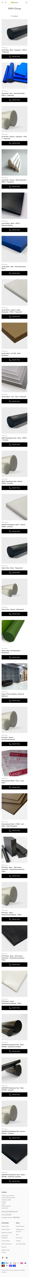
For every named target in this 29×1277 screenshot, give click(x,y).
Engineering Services (19, 1230)
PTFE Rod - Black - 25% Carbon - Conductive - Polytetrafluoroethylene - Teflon (13, 869)
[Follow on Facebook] (3, 1258)
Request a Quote (7, 1232)
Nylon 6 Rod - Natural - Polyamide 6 (13, 609)
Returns (4, 1247)
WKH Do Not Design (6, 1251)
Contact (18, 1241)
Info (17, 1235)
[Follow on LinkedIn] (7, 1258)
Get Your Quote (20, 1244)
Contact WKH (6, 1229)
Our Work (19, 1238)
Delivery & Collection (5, 1237)
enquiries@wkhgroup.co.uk (10, 1211)
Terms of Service (7, 1244)
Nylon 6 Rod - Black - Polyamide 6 (12, 568)
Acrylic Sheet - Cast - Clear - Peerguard (14, 397)
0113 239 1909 (6, 1214)
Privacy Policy (6, 1241)
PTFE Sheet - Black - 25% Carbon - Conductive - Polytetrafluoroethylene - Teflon (13, 958)
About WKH (5, 1226)
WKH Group (4, 48)
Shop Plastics (20, 1226)
